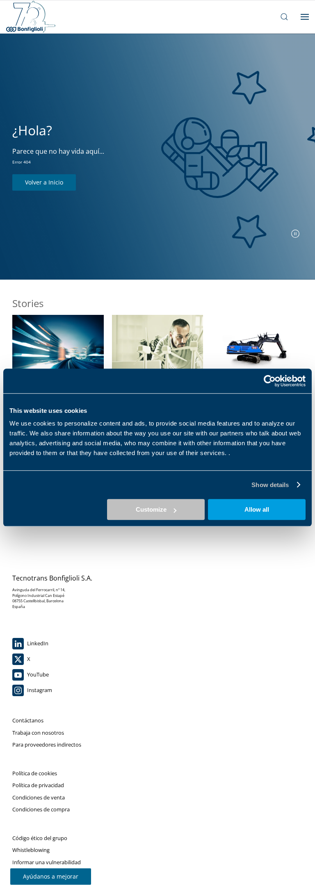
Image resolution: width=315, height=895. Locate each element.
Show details (270, 484)
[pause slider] (295, 233)
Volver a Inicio (44, 182)
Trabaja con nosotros (38, 732)
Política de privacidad (38, 785)
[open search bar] (284, 17)
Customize (151, 509)
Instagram (39, 690)
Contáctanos (27, 720)
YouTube (37, 674)
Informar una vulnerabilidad (46, 862)
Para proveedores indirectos (46, 744)
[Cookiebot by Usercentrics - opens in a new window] (270, 381)
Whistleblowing (31, 850)
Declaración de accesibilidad (46, 874)
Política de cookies (34, 773)
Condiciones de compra (41, 809)
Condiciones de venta (38, 797)
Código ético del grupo (39, 838)
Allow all (256, 509)
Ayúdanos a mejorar (50, 876)
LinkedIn (37, 643)
